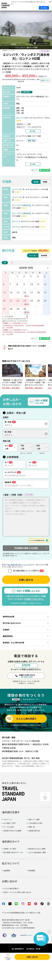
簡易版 (36, 182)
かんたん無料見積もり (11, 888)
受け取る (44, 8)
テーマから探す (8, 827)
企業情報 (6, 870)
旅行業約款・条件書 (33, 949)
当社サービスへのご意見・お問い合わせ (17, 892)
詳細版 (45, 182)
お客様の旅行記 (34, 830)
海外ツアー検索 (34, 819)
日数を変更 (26, 92)
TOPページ (7, 819)
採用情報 (31, 870)
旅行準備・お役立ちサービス (13, 852)
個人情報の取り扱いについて (18, 565)
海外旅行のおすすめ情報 (12, 830)
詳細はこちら (44, 80)
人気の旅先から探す (35, 823)
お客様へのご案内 (9, 849)
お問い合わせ (26, 579)
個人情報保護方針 (18, 949)
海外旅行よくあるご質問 (36, 849)
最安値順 (44, 255)
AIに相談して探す (9, 823)
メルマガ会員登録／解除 (37, 852)
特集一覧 (31, 827)
